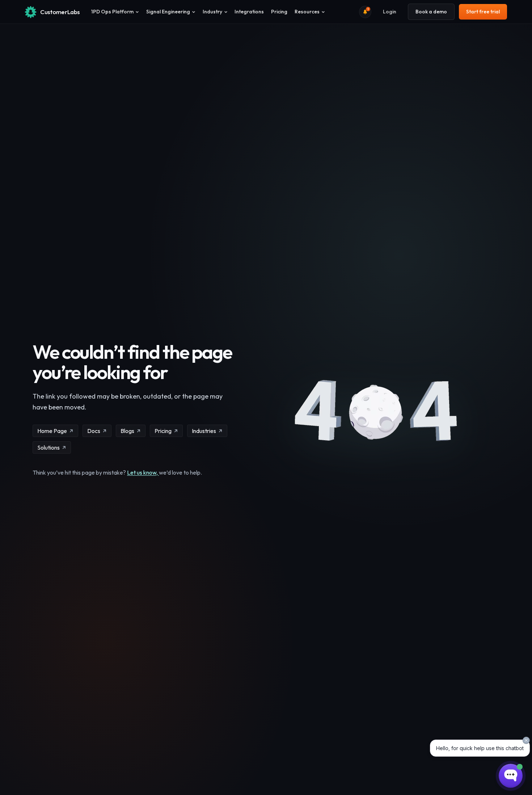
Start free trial (483, 11)
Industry (212, 11)
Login (389, 11)
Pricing (279, 11)
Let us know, (143, 472)
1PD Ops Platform (112, 11)
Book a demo (431, 11)
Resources (307, 11)
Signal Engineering (168, 11)
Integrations (249, 11)
